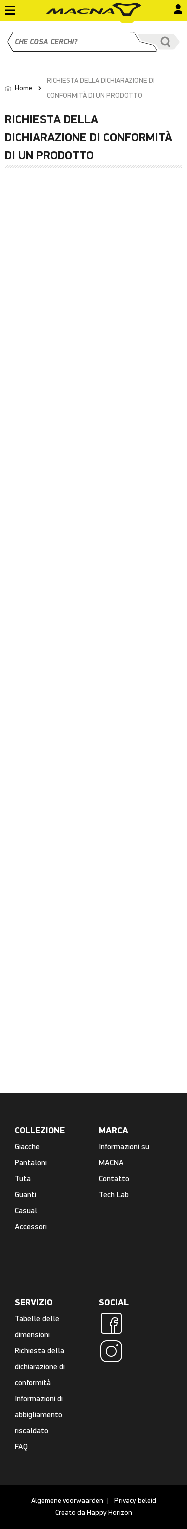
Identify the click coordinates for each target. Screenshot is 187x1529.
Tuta (23, 1178)
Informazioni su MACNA (124, 1154)
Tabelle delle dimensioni (37, 1326)
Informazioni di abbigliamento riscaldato (39, 1414)
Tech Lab (114, 1194)
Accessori (31, 1226)
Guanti (25, 1194)
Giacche (27, 1146)
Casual (26, 1210)
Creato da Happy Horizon (93, 1512)
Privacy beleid (135, 1500)
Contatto (114, 1178)
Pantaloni (31, 1162)
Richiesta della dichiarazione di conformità (40, 1366)
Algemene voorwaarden (67, 1500)
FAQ (21, 1446)
